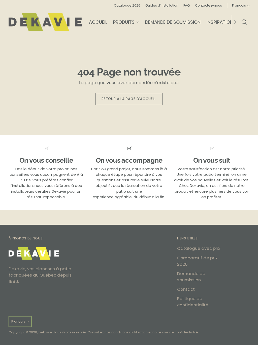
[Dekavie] (45, 22)
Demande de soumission (191, 276)
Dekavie (45, 332)
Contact (186, 289)
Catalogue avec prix (198, 248)
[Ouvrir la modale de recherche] (244, 22)
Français (239, 5)
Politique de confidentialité (192, 301)
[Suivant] (235, 22)
